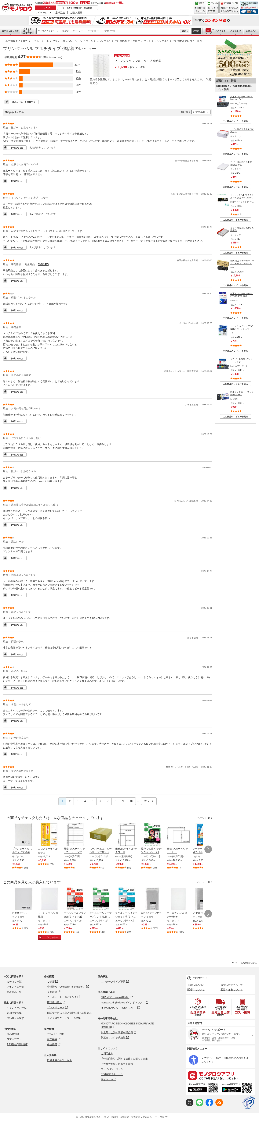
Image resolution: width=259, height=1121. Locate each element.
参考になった (17, 148)
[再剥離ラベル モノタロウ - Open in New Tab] (23, 899)
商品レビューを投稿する (23, 102)
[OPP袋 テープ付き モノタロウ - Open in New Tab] (152, 899)
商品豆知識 (13, 1034)
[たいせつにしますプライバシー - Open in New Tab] (248, 1102)
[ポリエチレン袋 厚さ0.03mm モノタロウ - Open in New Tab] (178, 899)
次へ (147, 801)
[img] (18, 7)
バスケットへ (52, 937)
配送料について (196, 989)
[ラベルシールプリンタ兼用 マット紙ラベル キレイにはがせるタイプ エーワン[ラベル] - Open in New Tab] (75, 899)
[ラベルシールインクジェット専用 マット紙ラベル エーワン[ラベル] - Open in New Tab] (126, 899)
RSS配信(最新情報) (17, 1044)
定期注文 (60, 12)
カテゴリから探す (10, 31)
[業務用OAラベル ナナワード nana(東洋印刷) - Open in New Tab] (126, 835)
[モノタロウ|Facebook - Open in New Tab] (209, 1105)
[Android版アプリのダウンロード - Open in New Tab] (238, 1088)
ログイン (46, 7)
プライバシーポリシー (113, 1069)
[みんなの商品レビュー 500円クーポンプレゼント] (234, 76)
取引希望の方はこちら (59, 1060)
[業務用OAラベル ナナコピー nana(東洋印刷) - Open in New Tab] (178, 835)
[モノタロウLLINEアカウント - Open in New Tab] (199, 1105)
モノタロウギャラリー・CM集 (64, 1017)
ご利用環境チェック (112, 1074)
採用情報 (49, 1028)
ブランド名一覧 (15, 986)
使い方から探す (15, 1018)
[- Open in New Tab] (198, 1007)
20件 (78, 91)
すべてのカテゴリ (46, 31)
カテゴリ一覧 (14, 981)
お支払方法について (232, 985)
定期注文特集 (14, 1013)
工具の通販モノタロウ (15, 41)
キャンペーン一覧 (17, 1007)
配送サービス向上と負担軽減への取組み (69, 1012)
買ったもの (235, 31)
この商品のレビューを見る (235, 121)
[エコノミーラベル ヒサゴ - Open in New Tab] (49, 835)
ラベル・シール (40, 41)
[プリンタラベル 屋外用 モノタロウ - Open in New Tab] (49, 899)
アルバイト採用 (55, 1034)
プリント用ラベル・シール (67, 41)
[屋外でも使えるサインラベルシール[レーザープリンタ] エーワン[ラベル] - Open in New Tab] (152, 835)
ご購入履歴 (76, 12)
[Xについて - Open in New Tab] (189, 1105)
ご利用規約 (107, 1053)
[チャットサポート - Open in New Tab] (213, 7)
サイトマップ (108, 1079)
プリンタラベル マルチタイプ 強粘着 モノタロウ (113, 41)
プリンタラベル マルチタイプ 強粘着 (137, 60)
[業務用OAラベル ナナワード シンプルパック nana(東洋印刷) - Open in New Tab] (75, 835)
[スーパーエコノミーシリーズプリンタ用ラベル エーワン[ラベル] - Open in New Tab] (100, 835)
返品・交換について (232, 989)
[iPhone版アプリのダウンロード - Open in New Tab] (203, 1088)
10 (131, 801)
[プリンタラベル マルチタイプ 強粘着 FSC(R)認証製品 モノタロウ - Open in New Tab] (23, 835)
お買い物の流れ (196, 985)
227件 (78, 64)
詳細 (184, 31)
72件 (78, 71)
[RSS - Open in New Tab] (219, 1105)
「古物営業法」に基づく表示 (117, 1063)
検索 (196, 31)
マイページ (41, 12)
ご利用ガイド (200, 978)
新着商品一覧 (14, 992)
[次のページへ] (208, 849)
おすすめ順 (199, 112)
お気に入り (251, 31)
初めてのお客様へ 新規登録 (79, 8)
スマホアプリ (14, 1039)
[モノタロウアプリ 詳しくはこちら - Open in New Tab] (220, 1075)
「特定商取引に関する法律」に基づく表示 (124, 1058)
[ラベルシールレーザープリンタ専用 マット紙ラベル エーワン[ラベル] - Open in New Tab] (100, 899)
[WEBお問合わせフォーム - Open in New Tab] (200, 7)
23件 (78, 78)
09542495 (43, 264)
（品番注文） (27, 31)
